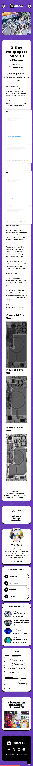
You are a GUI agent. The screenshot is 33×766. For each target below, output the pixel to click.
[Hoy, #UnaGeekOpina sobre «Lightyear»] (8, 631)
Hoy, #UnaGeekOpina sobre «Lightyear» (20, 630)
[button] (8, 715)
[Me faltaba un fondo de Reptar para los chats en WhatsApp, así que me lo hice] (8, 640)
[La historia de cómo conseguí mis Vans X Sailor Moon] (8, 623)
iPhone (8, 495)
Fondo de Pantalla (16, 493)
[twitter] (15, 561)
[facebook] (11, 561)
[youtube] (21, 561)
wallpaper (12, 497)
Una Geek (16, 64)
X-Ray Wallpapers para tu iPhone (20, 612)
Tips (16, 43)
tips (24, 495)
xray (22, 497)
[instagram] (18, 561)
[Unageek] (16, 6)
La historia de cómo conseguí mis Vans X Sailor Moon (21, 622)
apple (15, 491)
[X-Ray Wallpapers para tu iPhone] (8, 614)
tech (17, 495)
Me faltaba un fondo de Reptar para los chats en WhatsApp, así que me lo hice (21, 640)
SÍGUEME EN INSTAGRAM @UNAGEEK (16, 705)
